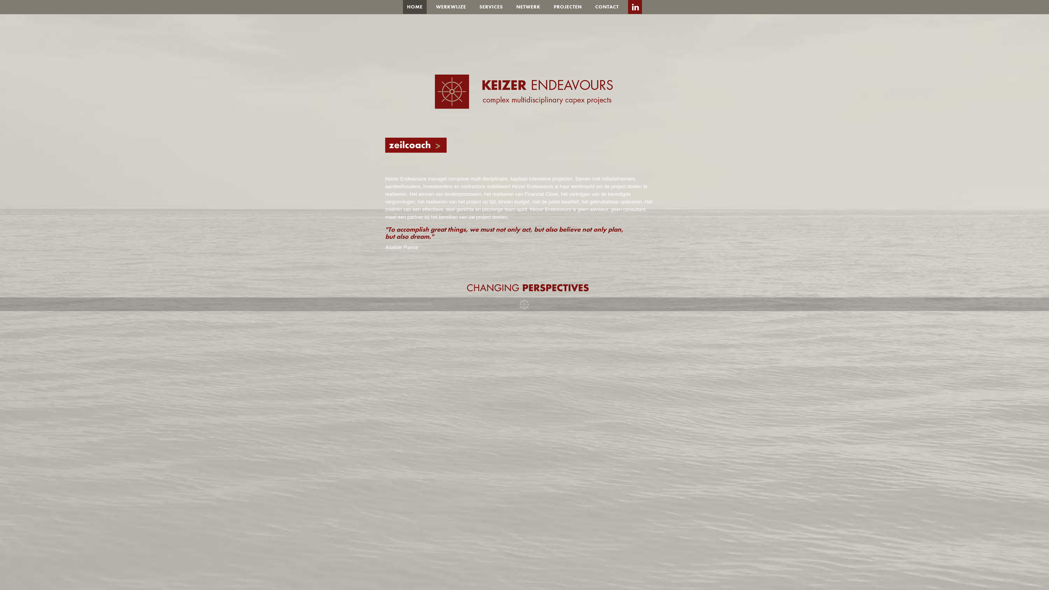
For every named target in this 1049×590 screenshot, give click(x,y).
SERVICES (491, 7)
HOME (415, 7)
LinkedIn (635, 7)
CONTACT (607, 7)
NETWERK (528, 7)
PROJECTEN (568, 7)
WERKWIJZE (451, 7)
